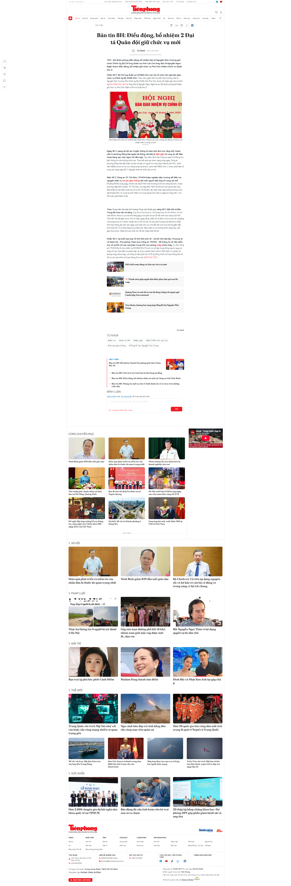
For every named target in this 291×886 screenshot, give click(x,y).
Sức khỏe (111, 18)
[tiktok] (173, 861)
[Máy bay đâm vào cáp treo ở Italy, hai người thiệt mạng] (165, 748)
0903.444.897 (137, 858)
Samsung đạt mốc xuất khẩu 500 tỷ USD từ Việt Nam (165, 522)
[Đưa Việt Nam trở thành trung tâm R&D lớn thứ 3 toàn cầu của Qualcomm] (126, 748)
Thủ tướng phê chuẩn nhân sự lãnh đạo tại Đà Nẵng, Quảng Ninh (85, 492)
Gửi (176, 409)
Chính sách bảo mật (203, 855)
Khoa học (196, 18)
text (176, 25)
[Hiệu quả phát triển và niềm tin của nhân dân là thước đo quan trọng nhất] (127, 448)
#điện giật (138, 340)
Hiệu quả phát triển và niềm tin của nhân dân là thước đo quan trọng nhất (127, 462)
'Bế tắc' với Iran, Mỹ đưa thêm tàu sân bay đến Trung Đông (84, 762)
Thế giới (120, 18)
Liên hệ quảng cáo (107, 855)
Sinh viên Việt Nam (152, 2)
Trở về (4, 87)
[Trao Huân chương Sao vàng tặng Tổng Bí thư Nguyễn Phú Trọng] (115, 307)
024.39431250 (76, 863)
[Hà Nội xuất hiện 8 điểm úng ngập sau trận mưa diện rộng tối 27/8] (167, 478)
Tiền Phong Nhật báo (133, 2)
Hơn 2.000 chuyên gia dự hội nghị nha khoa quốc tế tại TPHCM (93, 811)
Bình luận (4, 80)
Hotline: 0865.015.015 (113, 2)
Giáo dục (187, 18)
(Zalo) (115, 858)
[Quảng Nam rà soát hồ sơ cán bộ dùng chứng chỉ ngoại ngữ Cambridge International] (115, 294)
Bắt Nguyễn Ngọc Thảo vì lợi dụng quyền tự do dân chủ (194, 630)
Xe (164, 18)
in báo (181, 25)
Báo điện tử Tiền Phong (145, 9)
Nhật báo (90, 838)
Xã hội (77, 18)
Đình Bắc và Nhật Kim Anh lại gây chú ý (197, 681)
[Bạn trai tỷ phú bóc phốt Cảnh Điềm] (93, 662)
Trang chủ (70, 18)
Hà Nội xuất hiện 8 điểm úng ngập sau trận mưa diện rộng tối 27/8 (165, 492)
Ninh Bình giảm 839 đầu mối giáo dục (86, 461)
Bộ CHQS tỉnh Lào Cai (118, 84)
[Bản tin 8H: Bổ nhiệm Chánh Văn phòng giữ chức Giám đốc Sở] (175, 364)
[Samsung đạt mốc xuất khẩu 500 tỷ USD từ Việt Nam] (167, 508)
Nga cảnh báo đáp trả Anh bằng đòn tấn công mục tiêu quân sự (143, 727)
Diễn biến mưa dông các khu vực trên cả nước (146, 264)
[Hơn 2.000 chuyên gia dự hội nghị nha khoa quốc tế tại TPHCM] (93, 792)
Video (213, 18)
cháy (159, 245)
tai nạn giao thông (131, 180)
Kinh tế (85, 18)
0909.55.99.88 (107, 858)
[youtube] (221, 2)
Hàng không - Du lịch (195, 845)
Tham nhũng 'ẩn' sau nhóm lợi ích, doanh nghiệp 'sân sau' (165, 462)
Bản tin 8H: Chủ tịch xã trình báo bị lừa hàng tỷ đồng (137, 373)
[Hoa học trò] (219, 831)
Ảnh (104, 838)
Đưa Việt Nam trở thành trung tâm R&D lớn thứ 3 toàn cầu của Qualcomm (124, 764)
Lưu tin (4, 74)
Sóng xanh (94, 18)
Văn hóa (171, 18)
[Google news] (186, 861)
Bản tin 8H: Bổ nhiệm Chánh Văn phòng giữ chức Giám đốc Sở (135, 364)
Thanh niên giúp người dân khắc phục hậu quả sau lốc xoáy (151, 280)
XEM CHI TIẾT (150, 257)
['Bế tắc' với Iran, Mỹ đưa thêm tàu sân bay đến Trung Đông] (86, 748)
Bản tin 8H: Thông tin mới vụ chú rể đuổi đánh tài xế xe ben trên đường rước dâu (145, 385)
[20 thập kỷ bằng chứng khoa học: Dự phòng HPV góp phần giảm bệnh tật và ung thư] (197, 792)
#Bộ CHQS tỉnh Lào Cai (156, 340)
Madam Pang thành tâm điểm (139, 679)
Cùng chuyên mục (81, 434)
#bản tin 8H (124, 340)
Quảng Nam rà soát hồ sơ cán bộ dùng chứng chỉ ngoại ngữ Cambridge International (152, 293)
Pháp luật (137, 18)
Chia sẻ (4, 68)
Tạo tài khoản (126, 396)
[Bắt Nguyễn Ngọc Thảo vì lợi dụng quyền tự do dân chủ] (197, 612)
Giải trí (178, 18)
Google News (192, 25)
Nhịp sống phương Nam (94, 849)
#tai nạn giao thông (117, 345)
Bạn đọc (174, 845)
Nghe (4, 61)
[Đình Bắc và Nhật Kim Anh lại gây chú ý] (197, 662)
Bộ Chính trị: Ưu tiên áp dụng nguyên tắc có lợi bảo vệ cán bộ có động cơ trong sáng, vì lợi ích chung (196, 582)
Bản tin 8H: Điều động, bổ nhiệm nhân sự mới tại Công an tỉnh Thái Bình (146, 378)
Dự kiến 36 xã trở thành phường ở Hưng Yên (125, 522)
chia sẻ (171, 25)
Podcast (124, 838)
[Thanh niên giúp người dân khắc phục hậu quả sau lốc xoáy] (115, 281)
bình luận (187, 25)
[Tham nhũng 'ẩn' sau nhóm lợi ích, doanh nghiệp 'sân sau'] (167, 448)
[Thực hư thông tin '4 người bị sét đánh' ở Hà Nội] (93, 612)
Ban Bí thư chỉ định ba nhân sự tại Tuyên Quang (125, 492)
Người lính (157, 18)
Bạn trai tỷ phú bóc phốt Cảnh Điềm (91, 679)
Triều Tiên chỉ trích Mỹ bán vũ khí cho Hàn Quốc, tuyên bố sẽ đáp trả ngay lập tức (203, 764)
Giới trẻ (129, 18)
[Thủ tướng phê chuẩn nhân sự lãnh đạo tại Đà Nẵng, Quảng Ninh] (87, 478)
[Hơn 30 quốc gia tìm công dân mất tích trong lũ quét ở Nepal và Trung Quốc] (197, 708)
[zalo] (179, 861)
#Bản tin (112, 340)
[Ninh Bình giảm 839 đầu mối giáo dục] (87, 448)
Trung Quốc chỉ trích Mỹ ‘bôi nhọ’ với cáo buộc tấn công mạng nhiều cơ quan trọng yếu (93, 729)
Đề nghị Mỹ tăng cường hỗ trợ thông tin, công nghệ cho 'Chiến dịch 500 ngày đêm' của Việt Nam (86, 524)
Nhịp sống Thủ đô (75, 849)
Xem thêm (220, 18)
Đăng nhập (111, 396)
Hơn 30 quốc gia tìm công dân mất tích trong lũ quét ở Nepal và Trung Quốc (197, 727)
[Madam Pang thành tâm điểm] (145, 662)
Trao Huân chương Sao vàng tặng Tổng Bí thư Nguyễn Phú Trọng (152, 306)
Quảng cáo (191, 2)
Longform (141, 838)
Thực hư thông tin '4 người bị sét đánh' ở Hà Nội (93, 630)
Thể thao (147, 18)
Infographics (160, 838)
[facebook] (217, 2)
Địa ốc (103, 18)
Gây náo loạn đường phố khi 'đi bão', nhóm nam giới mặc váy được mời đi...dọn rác (143, 632)
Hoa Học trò (168, 2)
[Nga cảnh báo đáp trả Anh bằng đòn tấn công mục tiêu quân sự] (145, 708)
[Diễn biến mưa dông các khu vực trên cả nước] (115, 267)
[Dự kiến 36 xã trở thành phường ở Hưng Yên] (127, 508)
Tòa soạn (180, 2)
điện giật (160, 154)
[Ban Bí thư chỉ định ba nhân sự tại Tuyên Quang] (127, 478)
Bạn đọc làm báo (82, 880)
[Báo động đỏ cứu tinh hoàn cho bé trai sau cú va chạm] (145, 792)
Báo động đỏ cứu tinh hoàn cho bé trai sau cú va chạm (145, 811)
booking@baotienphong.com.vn (112, 861)
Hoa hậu (205, 18)
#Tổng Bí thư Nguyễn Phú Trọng (143, 345)
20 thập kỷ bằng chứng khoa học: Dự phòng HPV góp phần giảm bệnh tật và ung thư (197, 813)
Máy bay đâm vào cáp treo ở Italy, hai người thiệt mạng (163, 762)
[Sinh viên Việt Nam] (206, 831)
